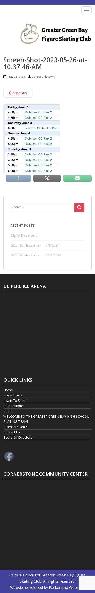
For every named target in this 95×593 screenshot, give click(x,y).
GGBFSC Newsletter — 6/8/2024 (35, 245)
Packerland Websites (67, 587)
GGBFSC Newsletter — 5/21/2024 (36, 255)
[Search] (79, 207)
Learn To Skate (14, 400)
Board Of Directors (17, 437)
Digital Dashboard (24, 235)
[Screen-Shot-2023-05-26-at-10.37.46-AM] (31, 138)
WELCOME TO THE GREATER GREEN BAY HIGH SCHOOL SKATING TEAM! (46, 419)
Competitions (13, 406)
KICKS (7, 411)
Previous (19, 92)
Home (8, 390)
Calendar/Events (15, 427)
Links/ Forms (13, 395)
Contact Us (11, 432)
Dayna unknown (43, 76)
